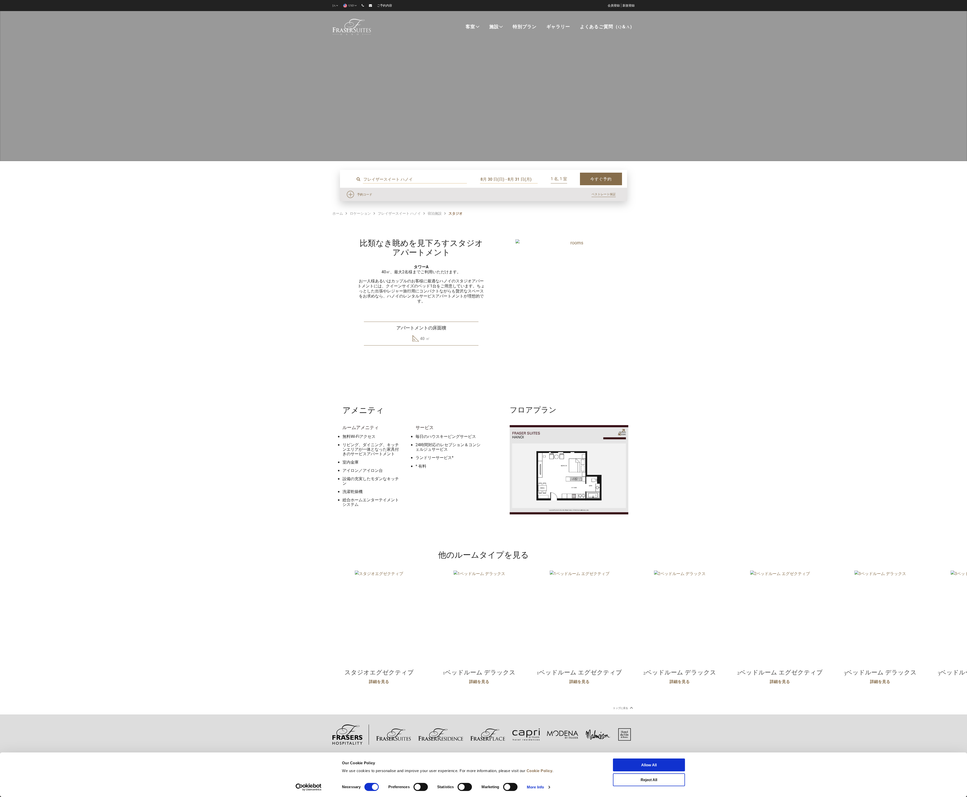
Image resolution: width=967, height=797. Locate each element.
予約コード (364, 194)
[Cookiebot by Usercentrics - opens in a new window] (309, 787)
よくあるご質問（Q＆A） (607, 27)
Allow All (649, 765)
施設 (494, 27)
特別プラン (524, 27)
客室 (470, 27)
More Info (535, 787)
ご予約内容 (384, 5)
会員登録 (614, 5)
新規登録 (629, 5)
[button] (570, 363)
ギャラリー (558, 27)
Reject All (649, 780)
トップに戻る (621, 708)
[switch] (420, 787)
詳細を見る (379, 681)
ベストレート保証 (604, 194)
